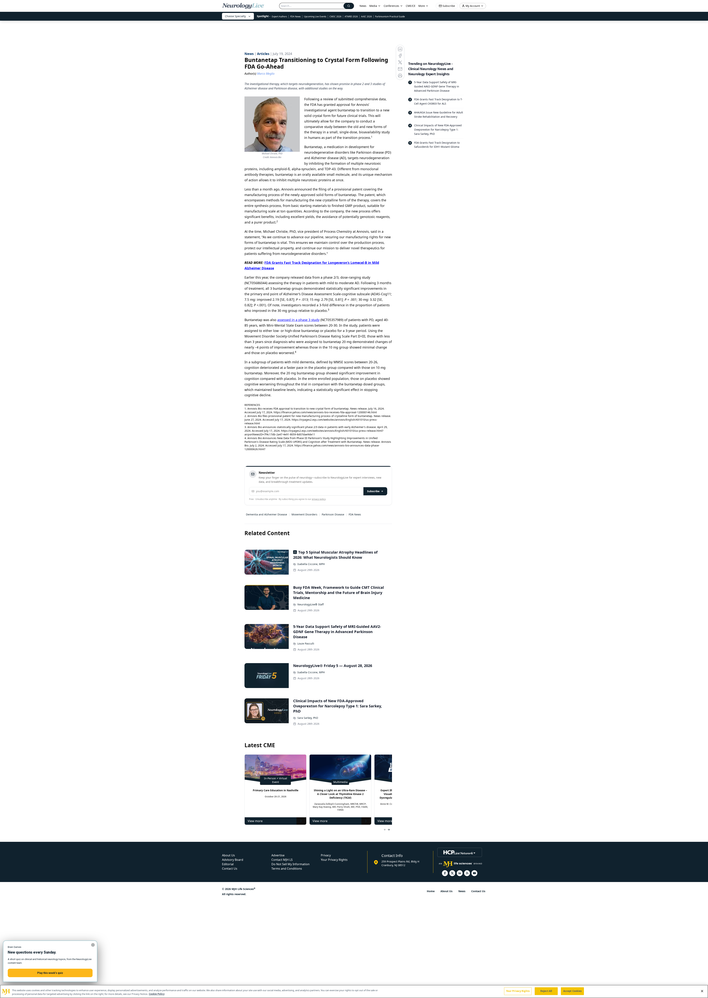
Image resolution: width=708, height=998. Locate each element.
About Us (228, 855)
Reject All (546, 991)
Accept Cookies (572, 991)
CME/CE (410, 6)
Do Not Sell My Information (290, 864)
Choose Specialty (235, 16)
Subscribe (373, 491)
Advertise (277, 855)
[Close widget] (93, 945)
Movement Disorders (304, 514)
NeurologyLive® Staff (310, 604)
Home (431, 891)
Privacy (326, 855)
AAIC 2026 (366, 16)
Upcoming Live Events (315, 16)
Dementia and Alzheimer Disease (266, 514)
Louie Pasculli (305, 643)
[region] (354, 991)
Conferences (391, 6)
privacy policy (319, 499)
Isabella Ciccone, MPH (311, 564)
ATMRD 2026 (351, 16)
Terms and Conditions (286, 869)
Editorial (228, 864)
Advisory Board (232, 860)
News (363, 6)
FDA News (295, 16)
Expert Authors (279, 16)
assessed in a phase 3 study (298, 320)
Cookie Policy (156, 994)
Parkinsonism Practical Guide (390, 16)
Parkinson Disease (333, 514)
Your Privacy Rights (334, 860)
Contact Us (229, 869)
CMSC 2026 (335, 16)
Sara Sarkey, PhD (307, 718)
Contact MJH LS (282, 860)
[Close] (702, 991)
